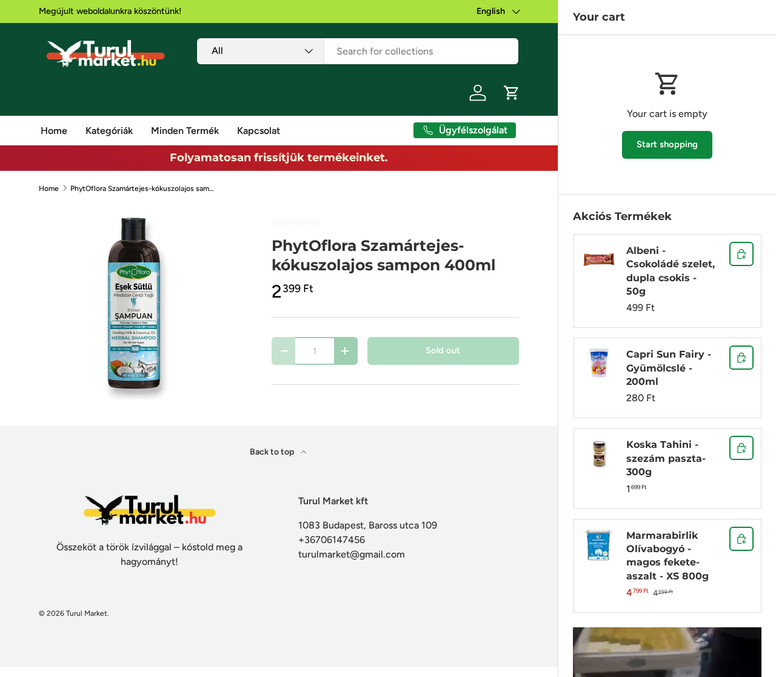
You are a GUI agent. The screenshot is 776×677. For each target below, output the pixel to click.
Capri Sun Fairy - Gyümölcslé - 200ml (668, 368)
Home (54, 130)
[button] (511, 92)
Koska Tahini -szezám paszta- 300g (666, 458)
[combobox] (357, 51)
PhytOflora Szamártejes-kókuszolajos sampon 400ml (143, 188)
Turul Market (295, 222)
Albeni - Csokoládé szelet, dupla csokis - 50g (670, 271)
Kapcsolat (258, 130)
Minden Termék (185, 130)
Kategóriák (109, 130)
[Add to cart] (741, 254)
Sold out (443, 350)
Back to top (273, 452)
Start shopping (667, 144)
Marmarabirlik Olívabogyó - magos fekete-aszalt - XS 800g (667, 556)
